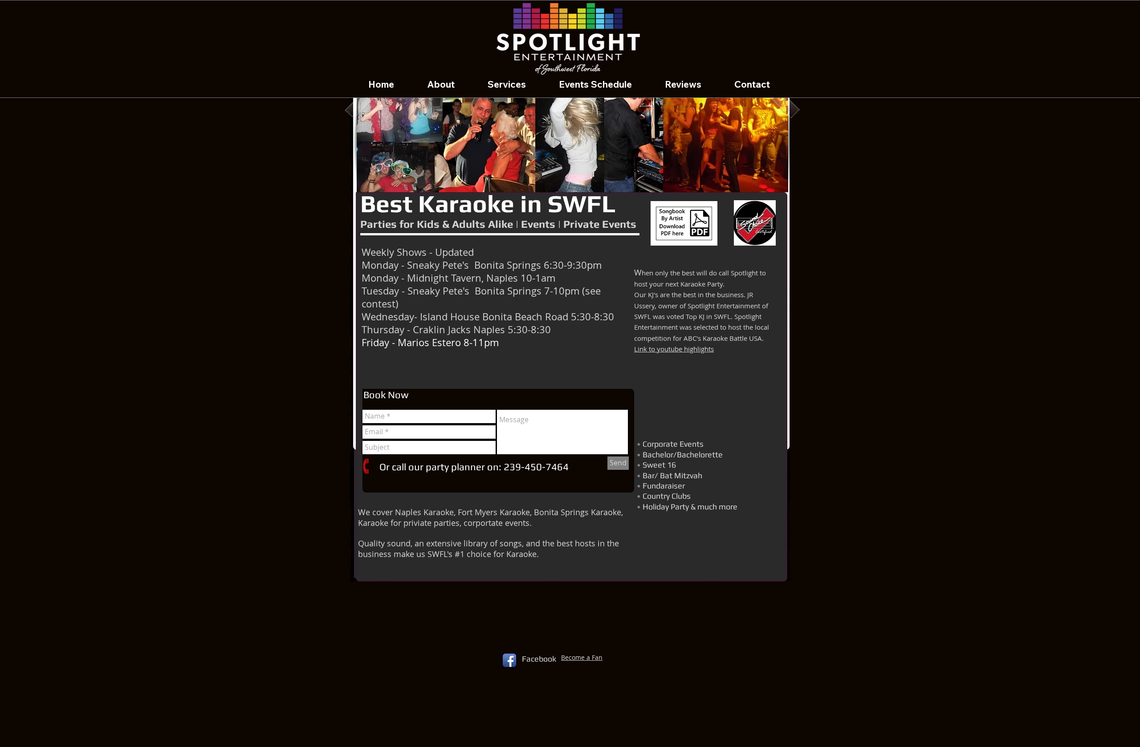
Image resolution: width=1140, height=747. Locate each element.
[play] (769, 184)
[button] (572, 142)
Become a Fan (582, 657)
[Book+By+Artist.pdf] (683, 224)
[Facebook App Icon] (509, 660)
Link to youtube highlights (674, 348)
